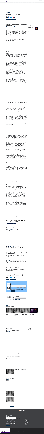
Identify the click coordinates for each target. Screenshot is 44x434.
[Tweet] (11, 17)
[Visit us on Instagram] (24, 430)
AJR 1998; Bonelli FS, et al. (11, 229)
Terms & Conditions (22, 431)
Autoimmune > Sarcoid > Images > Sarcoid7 (25, 314)
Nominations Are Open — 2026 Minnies (30, 28)
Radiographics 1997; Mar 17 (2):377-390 (12, 218)
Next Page (12, 406)
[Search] (39, 0)
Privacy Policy (13, 431)
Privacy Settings (17, 431)
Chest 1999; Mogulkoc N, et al (12, 260)
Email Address (17, 296)
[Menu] (41, 0)
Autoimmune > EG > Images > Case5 (12, 349)
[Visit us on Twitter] (21, 430)
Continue (17, 299)
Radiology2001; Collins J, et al (12, 264)
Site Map (29, 431)
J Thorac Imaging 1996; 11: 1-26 (11, 223)
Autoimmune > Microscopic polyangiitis (13, 353)
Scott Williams (8, 15)
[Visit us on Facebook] (19, 430)
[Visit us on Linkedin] (22, 430)
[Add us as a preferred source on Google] (14, 17)
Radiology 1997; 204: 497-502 (11, 227)
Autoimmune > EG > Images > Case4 (10, 314)
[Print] (7, 17)
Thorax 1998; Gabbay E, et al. (11, 246)
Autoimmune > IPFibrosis (10, 402)
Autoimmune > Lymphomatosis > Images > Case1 (17, 315)
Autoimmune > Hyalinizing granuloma (32, 24)
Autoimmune (8, 12)
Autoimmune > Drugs (9, 333)
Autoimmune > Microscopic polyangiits (13, 356)
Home (31, 431)
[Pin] (13, 17)
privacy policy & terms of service (20, 289)
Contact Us (26, 431)
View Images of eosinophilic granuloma (13, 26)
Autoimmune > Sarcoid (10, 375)
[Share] (8, 17)
